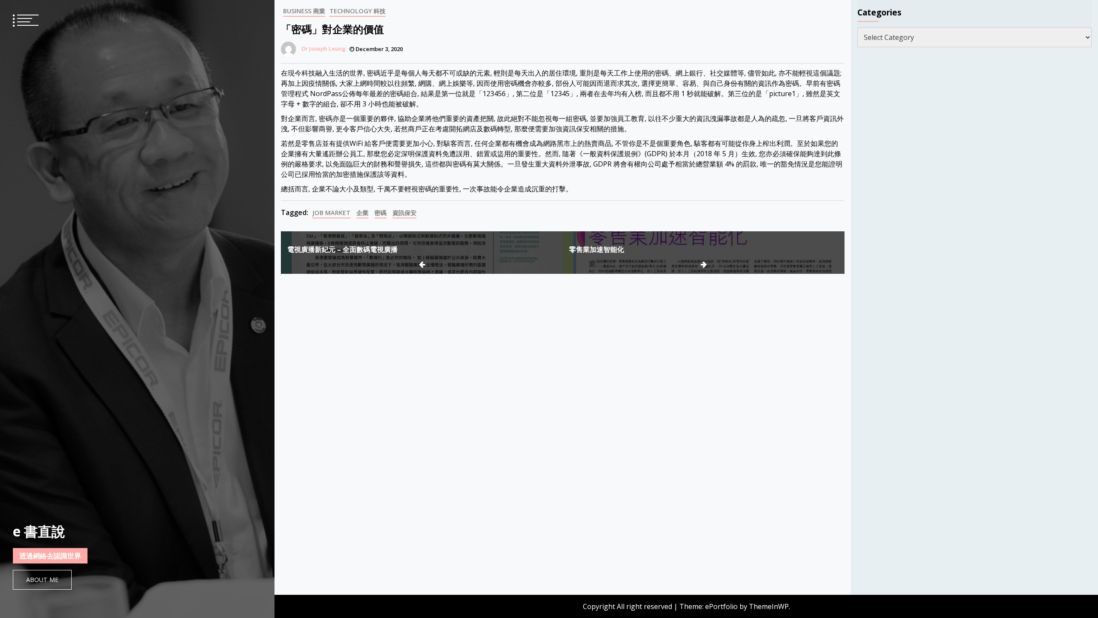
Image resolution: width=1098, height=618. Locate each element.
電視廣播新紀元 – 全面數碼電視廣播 (342, 249)
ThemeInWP (769, 606)
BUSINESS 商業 (304, 11)
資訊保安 (404, 213)
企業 (362, 213)
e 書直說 (39, 531)
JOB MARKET (331, 213)
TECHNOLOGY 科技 (357, 11)
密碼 (380, 213)
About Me (42, 580)
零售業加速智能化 (596, 249)
